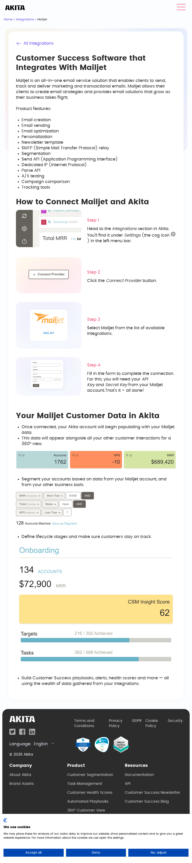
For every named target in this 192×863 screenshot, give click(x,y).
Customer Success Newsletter (152, 792)
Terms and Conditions (84, 723)
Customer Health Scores (89, 792)
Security (175, 721)
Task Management (84, 784)
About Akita (20, 775)
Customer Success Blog (147, 801)
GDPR (137, 721)
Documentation (139, 775)
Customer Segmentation (90, 775)
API (127, 784)
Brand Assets (21, 784)
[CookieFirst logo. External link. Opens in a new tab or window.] (5, 820)
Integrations (25, 19)
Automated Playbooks (87, 801)
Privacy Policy (115, 723)
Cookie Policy (151, 723)
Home (8, 19)
